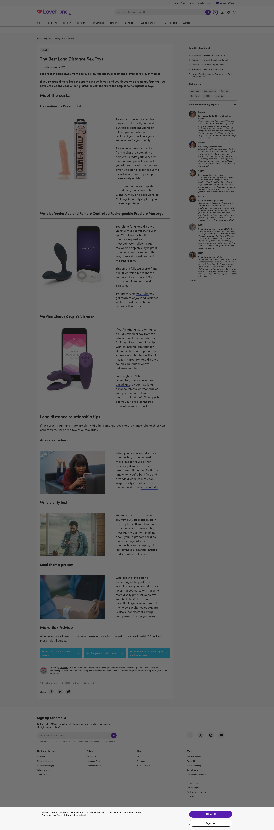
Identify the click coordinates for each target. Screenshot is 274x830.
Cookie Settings (49, 815)
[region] (137, 818)
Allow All (211, 814)
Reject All (211, 823)
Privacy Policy (70, 815)
